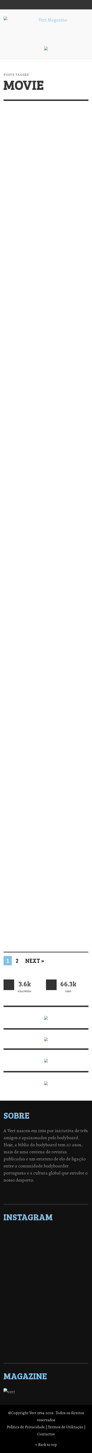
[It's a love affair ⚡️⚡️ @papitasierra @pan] (46, 1239)
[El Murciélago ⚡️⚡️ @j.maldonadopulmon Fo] (46, 1282)
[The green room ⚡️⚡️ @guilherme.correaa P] (46, 1288)
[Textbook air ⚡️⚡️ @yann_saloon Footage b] (46, 1251)
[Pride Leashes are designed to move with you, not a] (46, 1343)
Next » (34, 960)
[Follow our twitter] (9, 984)
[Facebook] (37, 4)
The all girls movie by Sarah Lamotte (44, 194)
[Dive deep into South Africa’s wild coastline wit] (46, 1337)
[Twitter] (56, 4)
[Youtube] (74, 4)
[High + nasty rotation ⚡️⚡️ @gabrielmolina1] (46, 1306)
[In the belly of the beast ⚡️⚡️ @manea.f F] (46, 1294)
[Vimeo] (65, 4)
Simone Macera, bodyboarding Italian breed (44, 613)
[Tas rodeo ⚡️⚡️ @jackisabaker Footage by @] (46, 1331)
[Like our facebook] (51, 984)
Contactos (46, 1434)
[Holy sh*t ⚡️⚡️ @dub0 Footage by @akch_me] (46, 1233)
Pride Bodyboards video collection (37, 403)
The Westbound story (33, 508)
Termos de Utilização (65, 1427)
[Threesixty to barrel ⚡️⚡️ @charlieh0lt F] (46, 1349)
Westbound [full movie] (37, 299)
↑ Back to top (46, 1444)
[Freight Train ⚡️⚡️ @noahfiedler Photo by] (46, 1300)
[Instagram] (46, 4)
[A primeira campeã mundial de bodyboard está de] (46, 1245)
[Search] (9, 4)
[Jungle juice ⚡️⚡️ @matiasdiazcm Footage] (46, 1325)
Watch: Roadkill (25, 819)
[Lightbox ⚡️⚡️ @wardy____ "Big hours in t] (46, 1312)
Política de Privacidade (26, 1427)
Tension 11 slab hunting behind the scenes (37, 923)
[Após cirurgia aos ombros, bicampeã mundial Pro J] (46, 1270)
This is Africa (21, 717)
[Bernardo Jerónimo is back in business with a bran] (46, 1257)
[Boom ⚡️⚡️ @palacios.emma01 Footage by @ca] (46, 1264)
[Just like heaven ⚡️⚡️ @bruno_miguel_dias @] (46, 1319)
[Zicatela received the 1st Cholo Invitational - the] (46, 1276)
